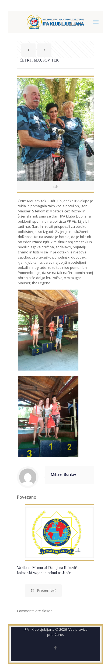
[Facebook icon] (56, 647)
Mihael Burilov (63, 474)
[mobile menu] (95, 21)
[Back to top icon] (100, 661)
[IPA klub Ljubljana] (55, 21)
